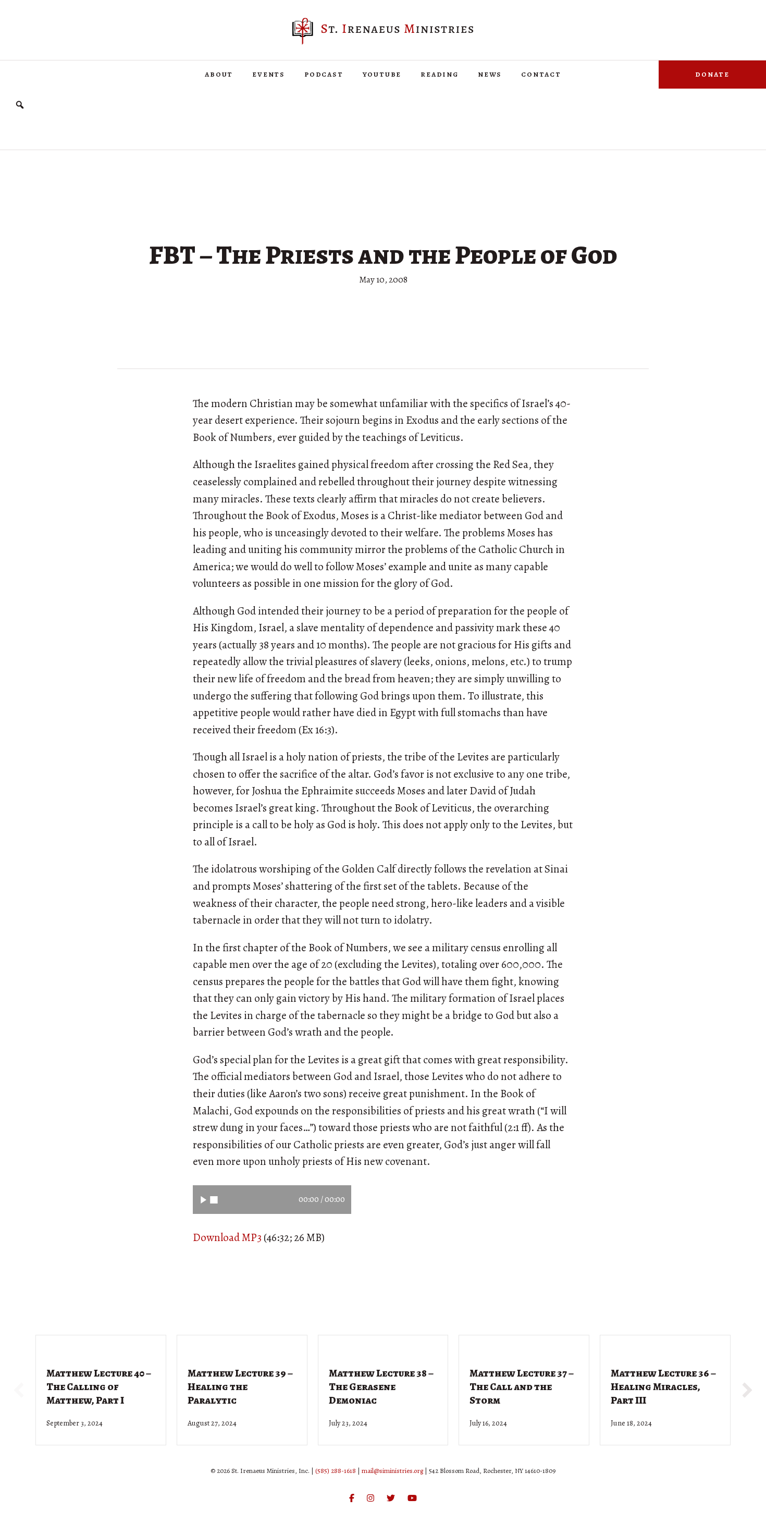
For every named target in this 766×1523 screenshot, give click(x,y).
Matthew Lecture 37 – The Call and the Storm (522, 1386)
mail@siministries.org (392, 1470)
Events (268, 74)
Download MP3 (227, 1237)
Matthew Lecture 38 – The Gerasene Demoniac (381, 1386)
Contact (541, 74)
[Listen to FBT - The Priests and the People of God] (203, 1199)
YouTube (382, 74)
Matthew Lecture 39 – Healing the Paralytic (240, 1386)
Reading (440, 74)
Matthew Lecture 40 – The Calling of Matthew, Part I (98, 1386)
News (490, 74)
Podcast (323, 74)
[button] (20, 105)
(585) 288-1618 (335, 1470)
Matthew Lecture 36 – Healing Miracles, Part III (663, 1386)
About (219, 74)
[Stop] (214, 1199)
